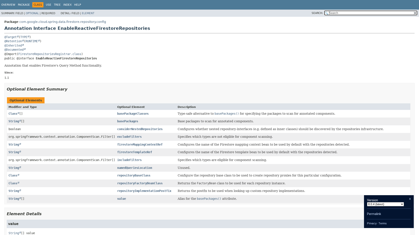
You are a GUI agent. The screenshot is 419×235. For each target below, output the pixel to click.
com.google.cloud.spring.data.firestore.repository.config (62, 22)
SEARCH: (317, 13)
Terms (382, 223)
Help (77, 4)
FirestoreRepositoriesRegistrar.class (49, 54)
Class (13, 113)
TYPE (23, 37)
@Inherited (13, 45)
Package (24, 4)
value (121, 198)
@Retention (13, 41)
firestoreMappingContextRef (140, 144)
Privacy (371, 223)
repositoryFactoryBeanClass (140, 183)
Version (372, 200)
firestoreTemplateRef (134, 152)
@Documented (14, 49)
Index (67, 4)
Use (48, 4)
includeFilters (129, 160)
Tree (57, 4)
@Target (10, 37)
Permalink (374, 214)
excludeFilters (129, 136)
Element (88, 13)
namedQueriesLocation (134, 168)
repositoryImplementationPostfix (144, 191)
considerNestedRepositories (140, 129)
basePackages (127, 121)
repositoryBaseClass (133, 175)
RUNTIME (32, 41)
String (14, 121)
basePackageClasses (133, 113)
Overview (8, 4)
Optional (32, 13)
